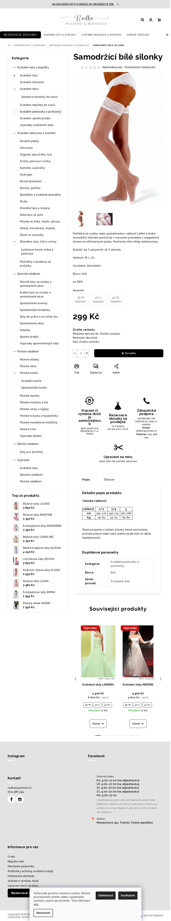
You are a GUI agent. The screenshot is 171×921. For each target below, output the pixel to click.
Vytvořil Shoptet (153, 915)
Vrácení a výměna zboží (23, 880)
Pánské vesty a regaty (34, 409)
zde (36, 904)
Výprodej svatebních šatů (37, 125)
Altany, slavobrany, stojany (37, 228)
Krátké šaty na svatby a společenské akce (35, 294)
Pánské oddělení (28, 351)
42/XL (107, 705)
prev (75, 678)
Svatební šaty (29, 75)
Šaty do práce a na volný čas (39, 316)
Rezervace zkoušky (26, 893)
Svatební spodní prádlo (35, 118)
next (160, 678)
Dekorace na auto (31, 214)
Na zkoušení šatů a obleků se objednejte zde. (83, 4)
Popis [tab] (86, 479)
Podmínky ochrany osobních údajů (30, 871)
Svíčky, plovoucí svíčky (35, 161)
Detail (96, 723)
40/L (97, 705)
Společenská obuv (32, 323)
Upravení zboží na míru (23, 885)
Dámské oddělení (28, 273)
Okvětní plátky (29, 141)
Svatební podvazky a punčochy (40, 111)
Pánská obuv (28, 366)
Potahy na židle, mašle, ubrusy (40, 221)
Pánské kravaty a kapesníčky (39, 415)
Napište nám (16, 861)
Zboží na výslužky (32, 234)
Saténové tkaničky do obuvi (39, 96)
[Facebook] (11, 799)
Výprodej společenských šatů (39, 343)
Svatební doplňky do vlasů (37, 105)
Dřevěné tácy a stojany (35, 208)
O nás (11, 856)
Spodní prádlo (29, 336)
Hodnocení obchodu (21, 876)
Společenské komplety (35, 310)
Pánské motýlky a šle (34, 402)
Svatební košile (31, 381)
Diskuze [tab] (109, 479)
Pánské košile (29, 372)
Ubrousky (26, 147)
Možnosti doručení (85, 337)
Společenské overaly (34, 303)
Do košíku (130, 353)
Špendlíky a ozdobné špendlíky (40, 194)
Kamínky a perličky (32, 167)
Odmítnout (105, 895)
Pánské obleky (29, 359)
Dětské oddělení (28, 444)
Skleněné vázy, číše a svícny (38, 241)
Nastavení (43, 912)
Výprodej (23, 460)
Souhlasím (128, 895)
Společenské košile (34, 387)
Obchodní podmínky (21, 866)
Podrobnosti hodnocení (140, 67)
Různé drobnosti (31, 181)
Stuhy (24, 201)
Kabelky (25, 330)
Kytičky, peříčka (30, 188)
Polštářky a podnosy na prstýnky (35, 263)
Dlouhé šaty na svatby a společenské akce (35, 283)
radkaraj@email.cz (20, 787)
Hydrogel (26, 174)
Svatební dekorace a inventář (36, 133)
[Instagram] (20, 799)
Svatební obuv (29, 88)
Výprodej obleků (31, 435)
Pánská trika (28, 429)
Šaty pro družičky (31, 452)
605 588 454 (16, 791)
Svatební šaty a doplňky (33, 67)
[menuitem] (20, 34)
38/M (88, 705)
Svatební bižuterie (32, 82)
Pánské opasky (30, 395)
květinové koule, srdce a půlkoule (37, 251)
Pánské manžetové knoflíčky (38, 422)
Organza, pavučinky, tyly (36, 154)
